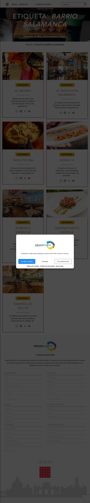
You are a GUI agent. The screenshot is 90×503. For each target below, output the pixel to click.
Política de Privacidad (47, 266)
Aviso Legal (59, 266)
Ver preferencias (63, 261)
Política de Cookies (33, 266)
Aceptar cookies (27, 261)
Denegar (45, 261)
